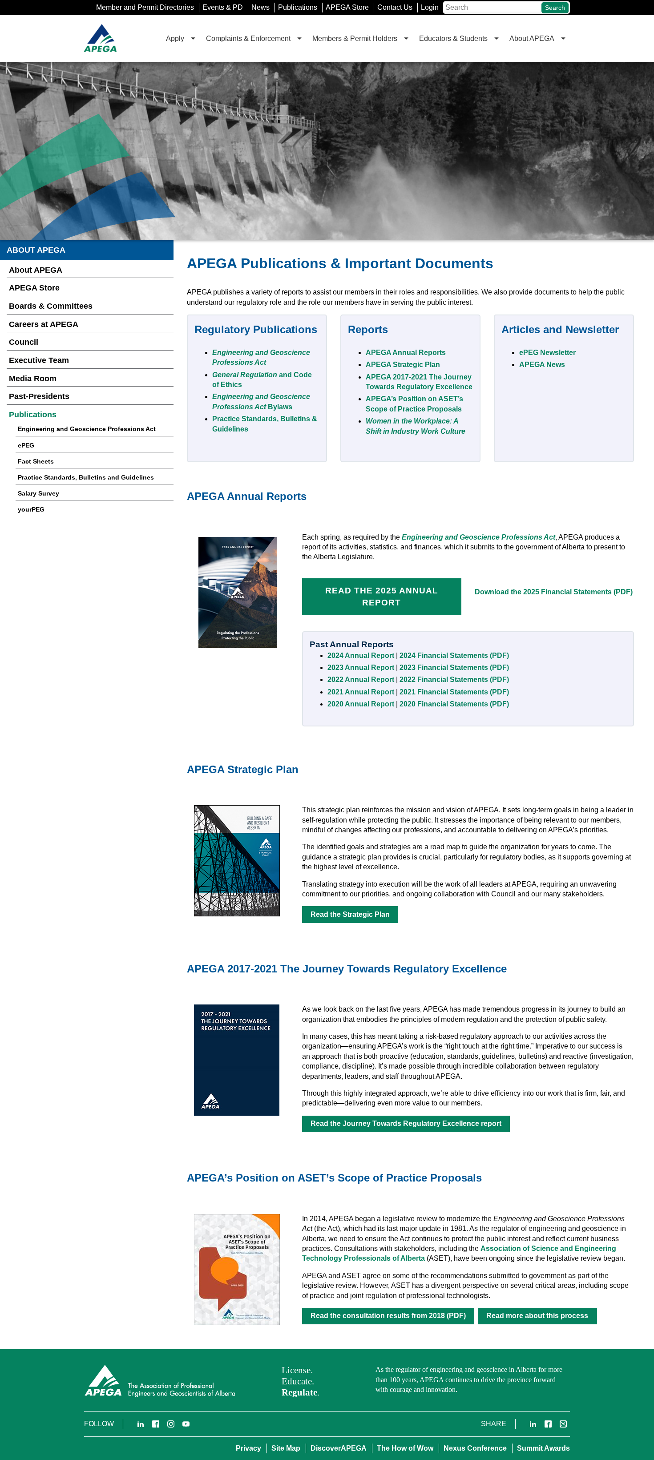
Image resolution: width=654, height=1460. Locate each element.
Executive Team (39, 360)
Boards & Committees (51, 306)
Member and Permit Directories (145, 7)
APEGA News (542, 364)
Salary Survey (38, 493)
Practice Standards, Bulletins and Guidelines (86, 477)
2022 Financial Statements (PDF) (454, 679)
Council (23, 342)
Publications (297, 7)
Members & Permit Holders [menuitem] (354, 38)
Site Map (285, 1448)
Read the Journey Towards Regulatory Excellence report (406, 1123)
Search (555, 7)
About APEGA (35, 270)
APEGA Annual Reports (406, 352)
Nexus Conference (475, 1448)
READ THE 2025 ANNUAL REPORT (381, 596)
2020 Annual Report (360, 704)
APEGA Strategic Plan (403, 364)
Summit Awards (543, 1448)
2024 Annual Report (360, 655)
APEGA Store (347, 7)
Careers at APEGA (43, 324)
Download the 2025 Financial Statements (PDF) (554, 592)
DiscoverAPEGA (339, 1448)
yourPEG (31, 509)
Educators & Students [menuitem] (453, 38)
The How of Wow (405, 1448)
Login (430, 7)
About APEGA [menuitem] (531, 38)
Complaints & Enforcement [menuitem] (248, 38)
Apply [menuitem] (175, 38)
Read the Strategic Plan (350, 914)
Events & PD (222, 7)
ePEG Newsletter (547, 352)
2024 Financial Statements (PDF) (454, 655)
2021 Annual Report (361, 692)
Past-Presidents (39, 396)
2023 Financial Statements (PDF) (454, 667)
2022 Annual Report (360, 679)
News (260, 7)
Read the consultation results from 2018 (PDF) (388, 1315)
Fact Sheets (36, 461)
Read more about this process (537, 1315)
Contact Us (394, 7)
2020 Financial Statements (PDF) (454, 704)
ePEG (26, 445)
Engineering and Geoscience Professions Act (87, 428)
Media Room (33, 378)
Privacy (248, 1448)
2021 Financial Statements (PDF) (454, 692)
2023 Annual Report (360, 667)
